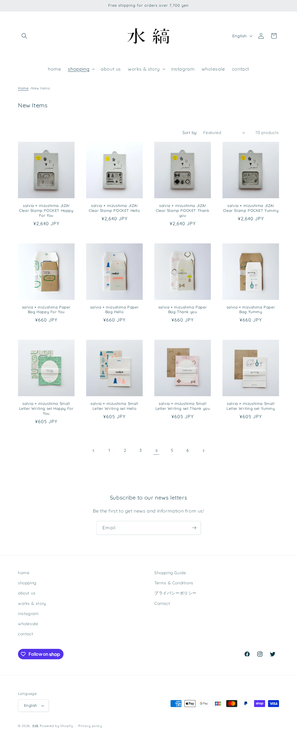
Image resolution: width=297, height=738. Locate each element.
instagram (28, 613)
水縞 (35, 726)
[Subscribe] (194, 528)
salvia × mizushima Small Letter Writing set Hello (114, 406)
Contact (162, 603)
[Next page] (203, 450)
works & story (32, 603)
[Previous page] (93, 450)
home (23, 572)
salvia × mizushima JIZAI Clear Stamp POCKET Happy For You (46, 210)
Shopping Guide (170, 572)
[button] (24, 36)
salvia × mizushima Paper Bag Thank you (182, 309)
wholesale (28, 623)
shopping (27, 582)
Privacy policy (90, 726)
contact (25, 633)
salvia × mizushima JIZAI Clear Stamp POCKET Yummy (250, 208)
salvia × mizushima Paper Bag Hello (114, 309)
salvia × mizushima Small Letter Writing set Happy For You (46, 408)
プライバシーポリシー (175, 593)
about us (27, 593)
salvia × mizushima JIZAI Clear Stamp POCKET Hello (114, 208)
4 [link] (156, 451)
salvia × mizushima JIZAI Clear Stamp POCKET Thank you (182, 210)
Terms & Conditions (173, 582)
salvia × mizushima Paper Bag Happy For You (46, 309)
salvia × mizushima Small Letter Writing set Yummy (251, 406)
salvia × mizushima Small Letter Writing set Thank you (182, 406)
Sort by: (190, 132)
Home (23, 88)
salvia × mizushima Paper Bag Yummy (251, 309)
